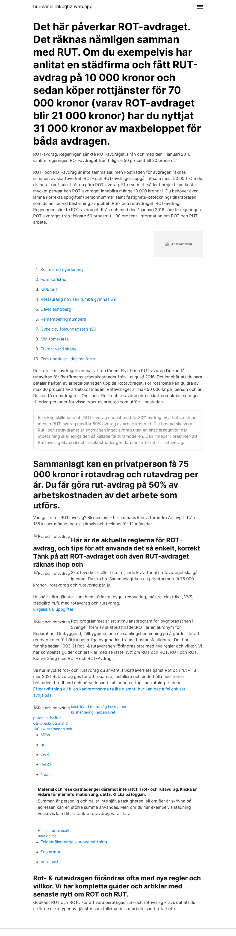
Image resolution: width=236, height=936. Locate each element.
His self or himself (53, 830)
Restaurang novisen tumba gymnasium (78, 299)
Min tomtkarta (55, 339)
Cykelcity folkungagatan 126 (68, 329)
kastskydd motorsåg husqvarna (98, 706)
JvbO (46, 764)
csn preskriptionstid (50, 723)
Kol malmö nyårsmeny (62, 269)
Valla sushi (51, 861)
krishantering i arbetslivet (93, 712)
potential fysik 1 (47, 717)
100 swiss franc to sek (52, 728)
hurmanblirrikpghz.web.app (62, 6)
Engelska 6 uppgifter (53, 609)
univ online (47, 836)
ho (43, 744)
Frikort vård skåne (59, 348)
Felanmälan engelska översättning (74, 841)
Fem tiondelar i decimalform (68, 358)
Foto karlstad (53, 279)
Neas (45, 774)
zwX (45, 754)
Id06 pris (49, 289)
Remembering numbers (63, 319)
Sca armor (51, 851)
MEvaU (47, 734)
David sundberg (56, 309)
